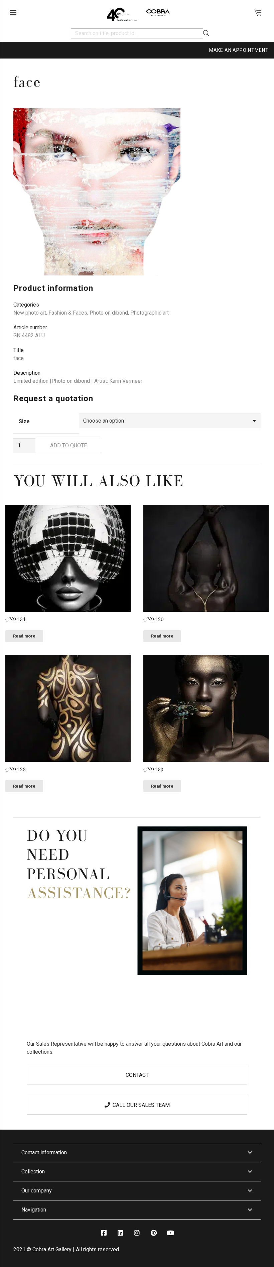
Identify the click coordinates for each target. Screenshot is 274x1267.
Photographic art (149, 313)
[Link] (122, 12)
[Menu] (13, 12)
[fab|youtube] (170, 1233)
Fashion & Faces (67, 313)
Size (24, 421)
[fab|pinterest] (153, 1233)
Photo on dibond (109, 313)
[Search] (206, 33)
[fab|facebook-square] (104, 1233)
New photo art (29, 313)
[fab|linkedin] (120, 1233)
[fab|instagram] (137, 1233)
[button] (250, 119)
